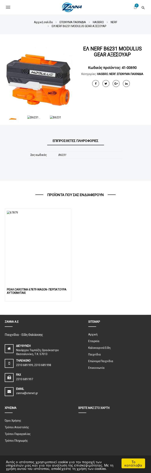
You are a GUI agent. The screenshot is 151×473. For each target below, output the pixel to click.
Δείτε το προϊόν (38, 246)
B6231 (62, 154)
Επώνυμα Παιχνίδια (100, 361)
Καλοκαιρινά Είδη (99, 347)
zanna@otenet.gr (27, 393)
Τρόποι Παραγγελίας (18, 434)
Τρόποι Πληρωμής (16, 440)
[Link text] (143, 7)
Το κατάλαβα (133, 463)
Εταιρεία (93, 341)
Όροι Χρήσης (13, 420)
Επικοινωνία (96, 367)
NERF (112, 74)
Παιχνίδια (94, 354)
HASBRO (102, 74)
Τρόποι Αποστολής (17, 427)
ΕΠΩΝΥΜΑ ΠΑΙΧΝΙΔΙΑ (130, 74)
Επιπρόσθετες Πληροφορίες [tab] (76, 141)
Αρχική (93, 334)
